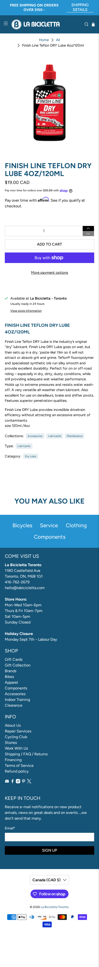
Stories (11, 742)
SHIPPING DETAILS (80, 7)
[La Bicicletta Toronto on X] (29, 782)
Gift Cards (13, 659)
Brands (10, 671)
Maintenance (74, 436)
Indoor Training (17, 699)
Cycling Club (16, 737)
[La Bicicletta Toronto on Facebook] (12, 782)
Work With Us (16, 748)
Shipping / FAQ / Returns (26, 754)
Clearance (13, 705)
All (58, 40)
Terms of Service (19, 765)
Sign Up (49, 850)
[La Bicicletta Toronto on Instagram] (18, 782)
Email (10, 828)
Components (16, 688)
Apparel (11, 682)
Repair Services (18, 731)
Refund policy (17, 771)
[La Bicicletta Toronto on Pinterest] (23, 782)
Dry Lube (30, 456)
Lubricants (54, 436)
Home (44, 40)
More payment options (49, 272)
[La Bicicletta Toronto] (46, 24)
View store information (26, 310)
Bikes (9, 676)
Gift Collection (18, 665)
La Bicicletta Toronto (54, 907)
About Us (13, 725)
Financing (13, 759)
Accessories (35, 436)
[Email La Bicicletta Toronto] (7, 782)
